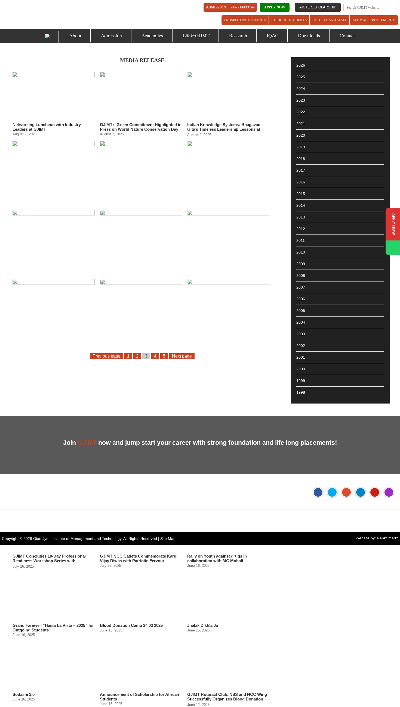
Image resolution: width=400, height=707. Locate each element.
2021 (300, 123)
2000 (300, 369)
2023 (300, 100)
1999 (300, 380)
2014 (300, 205)
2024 (300, 88)
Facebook (318, 492)
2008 (300, 275)
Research (238, 35)
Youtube (375, 492)
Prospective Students (245, 20)
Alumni (359, 20)
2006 (300, 299)
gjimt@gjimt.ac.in (78, 520)
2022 (300, 112)
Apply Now (274, 7)
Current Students (289, 20)
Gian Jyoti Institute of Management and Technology (77, 538)
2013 (300, 217)
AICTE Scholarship (317, 7)
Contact (347, 35)
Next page (182, 356)
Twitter (332, 492)
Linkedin (360, 492)
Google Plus (346, 492)
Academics (152, 35)
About (75, 35)
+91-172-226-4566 (32, 520)
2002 (300, 345)
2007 (300, 287)
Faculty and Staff (329, 20)
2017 (300, 170)
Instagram (389, 492)
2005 (300, 310)
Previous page (107, 356)
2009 (300, 264)
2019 (300, 147)
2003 (300, 334)
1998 (300, 392)
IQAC (272, 35)
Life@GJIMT (196, 35)
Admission (111, 35)
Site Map (168, 538)
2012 (300, 229)
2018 (300, 159)
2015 (300, 194)
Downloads (309, 35)
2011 (300, 240)
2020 (300, 135)
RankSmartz (387, 538)
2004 (300, 322)
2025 (300, 77)
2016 (300, 182)
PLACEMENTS (383, 20)
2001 (300, 357)
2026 (300, 65)
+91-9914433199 (242, 7)
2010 (300, 252)
